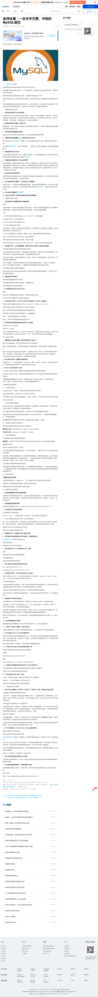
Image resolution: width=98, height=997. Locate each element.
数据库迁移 (8, 539)
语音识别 (46, 976)
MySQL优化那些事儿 (11, 875)
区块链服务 (47, 969)
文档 (66, 6)
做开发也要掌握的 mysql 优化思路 (15, 899)
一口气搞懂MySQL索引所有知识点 (15, 893)
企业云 (45, 974)
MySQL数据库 (15, 141)
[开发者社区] (16, 6)
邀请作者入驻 (25, 948)
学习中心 (3, 956)
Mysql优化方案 (9, 870)
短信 (45, 980)
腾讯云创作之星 (47, 951)
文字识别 (59, 980)
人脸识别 (19, 974)
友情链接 (66, 953)
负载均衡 (32, 980)
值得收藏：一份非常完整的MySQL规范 (17, 811)
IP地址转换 (31, 216)
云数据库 (86, 969)
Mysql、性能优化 (10, 916)
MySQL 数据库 (21, 976)
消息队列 (59, 969)
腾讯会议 (32, 974)
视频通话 (73, 974)
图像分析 (86, 974)
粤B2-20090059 (53, 991)
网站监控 (32, 982)
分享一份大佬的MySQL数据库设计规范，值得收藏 (19, 846)
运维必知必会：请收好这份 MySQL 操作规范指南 (19, 835)
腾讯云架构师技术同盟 (49, 948)
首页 (3, 11)
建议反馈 (72, 6)
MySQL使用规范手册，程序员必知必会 (17, 840)
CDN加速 (59, 974)
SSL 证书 (32, 976)
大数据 (85, 980)
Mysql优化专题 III (10, 922)
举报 (57, 26)
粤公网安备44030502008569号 (67, 991)
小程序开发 (20, 982)
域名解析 (19, 970)
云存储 (32, 970)
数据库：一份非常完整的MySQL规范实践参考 (19, 817)
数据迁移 (46, 982)
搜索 (79, 11)
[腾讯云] (5, 6)
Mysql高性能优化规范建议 (13, 829)
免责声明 (66, 948)
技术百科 (3, 958)
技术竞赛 (24, 953)
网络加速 (73, 969)
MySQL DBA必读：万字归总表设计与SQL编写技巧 (19, 905)
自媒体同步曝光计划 (27, 946)
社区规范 (66, 946)
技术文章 (3, 946)
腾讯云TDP (46, 953)
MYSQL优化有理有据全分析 (13, 858)
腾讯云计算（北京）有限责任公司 (38, 993)
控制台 (79, 6)
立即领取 (51, 36)
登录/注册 (90, 6)
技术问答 (3, 948)
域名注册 (19, 969)
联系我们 (66, 951)
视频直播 (46, 970)
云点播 (72, 980)
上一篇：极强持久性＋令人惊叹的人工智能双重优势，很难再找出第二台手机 (22, 795)
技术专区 (3, 961)
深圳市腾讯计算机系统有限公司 (30, 991)
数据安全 (19, 980)
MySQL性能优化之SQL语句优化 (15, 887)
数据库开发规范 (10, 864)
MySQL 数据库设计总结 (12, 852)
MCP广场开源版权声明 (70, 956)
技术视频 (3, 953)
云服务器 (32, 969)
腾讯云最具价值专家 (48, 946)
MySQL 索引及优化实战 (12, 911)
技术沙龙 (3, 951)
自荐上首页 (25, 951)
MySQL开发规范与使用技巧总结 (15, 881)
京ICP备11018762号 (63, 993)
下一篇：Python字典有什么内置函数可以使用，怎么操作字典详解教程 (21, 797)
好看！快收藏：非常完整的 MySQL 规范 (17, 823)
